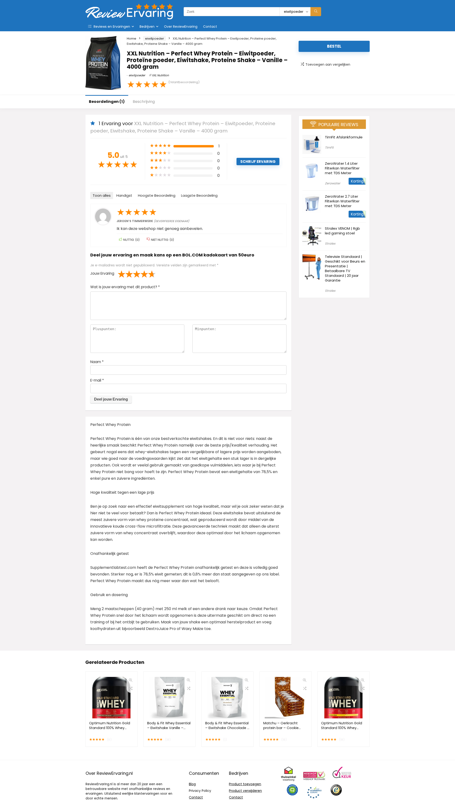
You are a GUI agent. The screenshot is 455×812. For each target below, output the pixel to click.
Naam (97, 361)
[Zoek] (315, 11)
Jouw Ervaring (102, 273)
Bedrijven (147, 26)
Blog (192, 784)
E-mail (97, 380)
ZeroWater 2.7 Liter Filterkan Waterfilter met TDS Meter (342, 201)
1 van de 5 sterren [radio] (121, 274)
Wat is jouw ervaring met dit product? (125, 286)
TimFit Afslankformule (344, 137)
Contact (210, 26)
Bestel (334, 46)
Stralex (330, 244)
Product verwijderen (245, 790)
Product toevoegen (245, 784)
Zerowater (332, 183)
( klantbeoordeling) (184, 82)
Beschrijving (144, 101)
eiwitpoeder (154, 38)
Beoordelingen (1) (107, 101)
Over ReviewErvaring (180, 26)
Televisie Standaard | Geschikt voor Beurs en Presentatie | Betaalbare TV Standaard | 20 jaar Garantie (345, 268)
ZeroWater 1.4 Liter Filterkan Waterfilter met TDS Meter (342, 168)
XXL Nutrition (160, 75)
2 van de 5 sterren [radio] (125, 274)
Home (131, 38)
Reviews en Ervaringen (111, 26)
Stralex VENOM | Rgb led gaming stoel (342, 231)
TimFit (329, 148)
